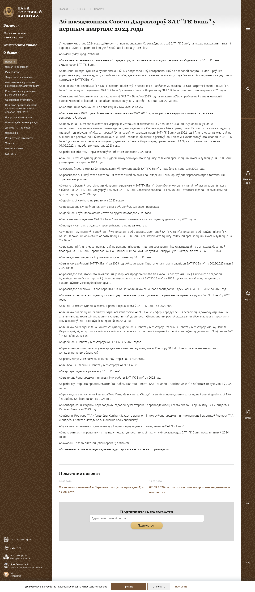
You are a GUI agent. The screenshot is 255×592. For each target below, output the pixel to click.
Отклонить (159, 586)
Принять (128, 586)
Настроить (181, 586)
